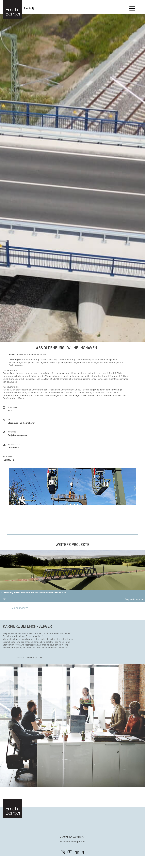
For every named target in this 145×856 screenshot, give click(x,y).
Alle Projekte (19, 608)
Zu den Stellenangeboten (26, 657)
